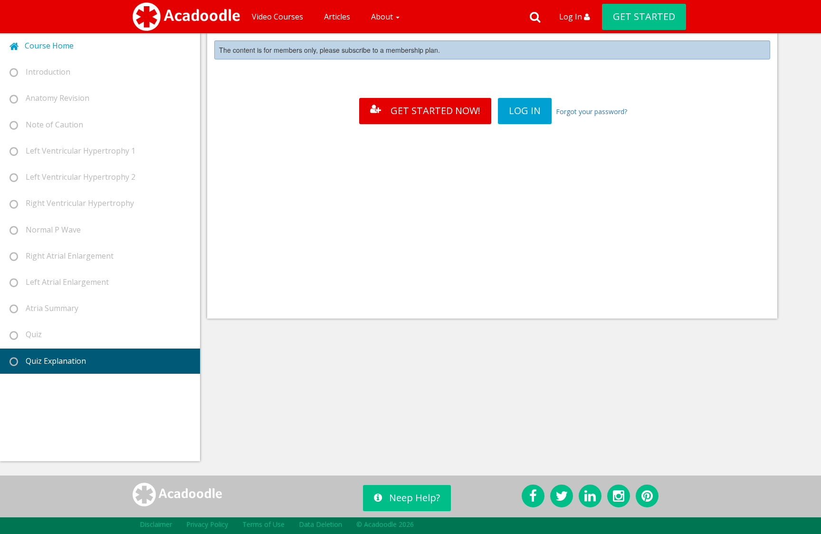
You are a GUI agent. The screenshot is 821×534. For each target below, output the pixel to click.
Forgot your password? (591, 111)
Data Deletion (320, 524)
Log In (571, 16)
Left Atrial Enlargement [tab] (63, 282)
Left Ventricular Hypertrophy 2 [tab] (76, 177)
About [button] (383, 16)
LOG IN (525, 110)
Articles (337, 16)
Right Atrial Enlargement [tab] (66, 256)
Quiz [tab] (30, 334)
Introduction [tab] (44, 72)
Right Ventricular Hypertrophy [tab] (76, 203)
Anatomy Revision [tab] (53, 98)
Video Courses (277, 16)
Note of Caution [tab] (50, 124)
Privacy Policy (207, 524)
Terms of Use (263, 524)
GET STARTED (644, 16)
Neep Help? (414, 497)
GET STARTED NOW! (435, 110)
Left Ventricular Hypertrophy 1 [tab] (76, 151)
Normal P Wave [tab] (49, 229)
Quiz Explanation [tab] (52, 361)
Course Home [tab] (46, 45)
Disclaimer (156, 524)
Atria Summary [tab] (48, 308)
